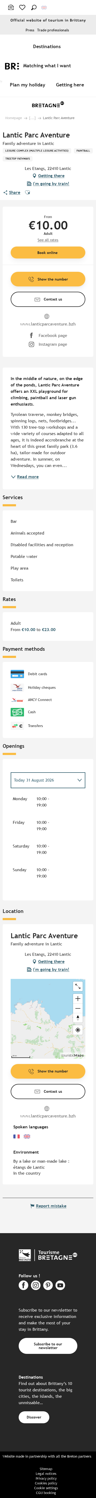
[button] (34, 7)
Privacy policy (46, 1478)
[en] (44, 7)
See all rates (48, 240)
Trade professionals (53, 30)
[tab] (42, 780)
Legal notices (46, 1474)
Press (30, 30)
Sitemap (46, 1469)
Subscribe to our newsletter (48, 1346)
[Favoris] (22, 7)
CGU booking (46, 1493)
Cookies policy (46, 1483)
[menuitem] (48, 46)
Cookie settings (46, 1488)
